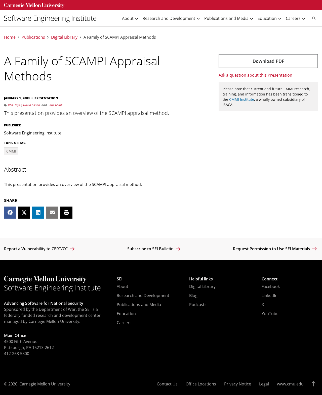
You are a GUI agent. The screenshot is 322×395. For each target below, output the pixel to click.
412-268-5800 (16, 353)
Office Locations (201, 384)
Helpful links (201, 279)
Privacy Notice (237, 384)
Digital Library (64, 37)
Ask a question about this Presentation (255, 75)
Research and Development (143, 295)
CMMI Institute (241, 99)
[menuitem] (52, 18)
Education (126, 313)
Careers (124, 322)
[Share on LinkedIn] (38, 213)
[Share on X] (24, 213)
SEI (120, 279)
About (122, 286)
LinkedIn (269, 295)
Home (10, 37)
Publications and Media (139, 304)
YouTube (270, 313)
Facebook (271, 286)
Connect (269, 279)
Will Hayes (15, 105)
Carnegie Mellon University (44, 384)
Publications (33, 37)
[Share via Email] (52, 213)
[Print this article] (66, 213)
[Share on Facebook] (10, 213)
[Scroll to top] (315, 384)
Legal (264, 384)
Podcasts (198, 304)
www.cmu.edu (290, 384)
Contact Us (167, 384)
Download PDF (268, 61)
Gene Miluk (55, 105)
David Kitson (31, 105)
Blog (193, 295)
